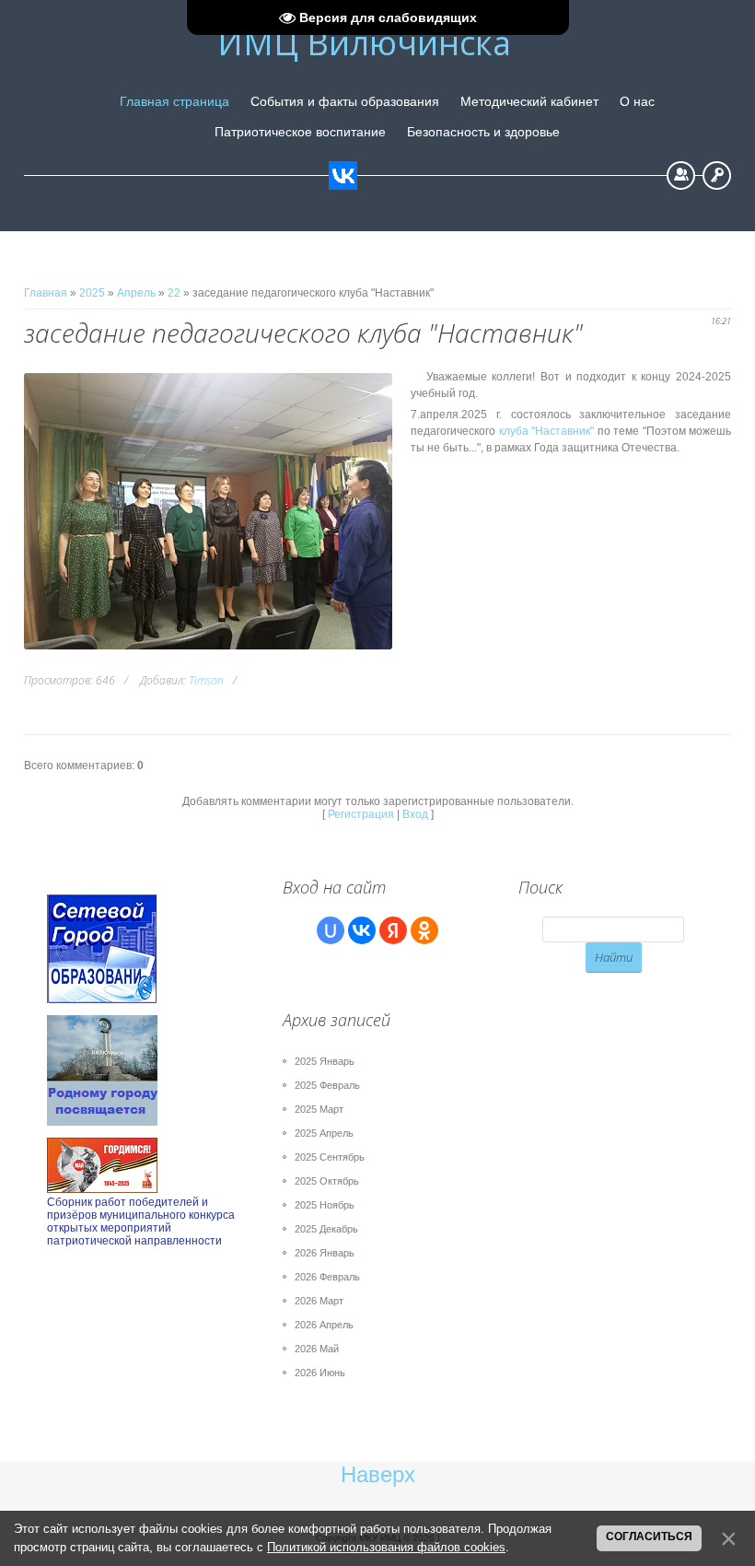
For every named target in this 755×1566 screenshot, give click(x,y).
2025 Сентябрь (330, 1157)
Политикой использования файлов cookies (386, 1547)
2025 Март (319, 1109)
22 (174, 292)
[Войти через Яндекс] (393, 930)
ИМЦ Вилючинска (364, 43)
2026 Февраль (327, 1276)
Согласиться (649, 1536)
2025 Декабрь (326, 1228)
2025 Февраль (327, 1085)
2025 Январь (324, 1061)
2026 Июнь (320, 1372)
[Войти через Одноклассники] (424, 930)
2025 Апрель (324, 1133)
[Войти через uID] (330, 930)
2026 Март (319, 1300)
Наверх (378, 1474)
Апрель (136, 292)
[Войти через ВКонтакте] (362, 930)
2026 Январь (324, 1252)
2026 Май (317, 1348)
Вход (717, 175)
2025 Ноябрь (324, 1204)
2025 (92, 292)
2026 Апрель (324, 1324)
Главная (45, 292)
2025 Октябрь (327, 1180)
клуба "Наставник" (547, 431)
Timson (206, 680)
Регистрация (681, 175)
